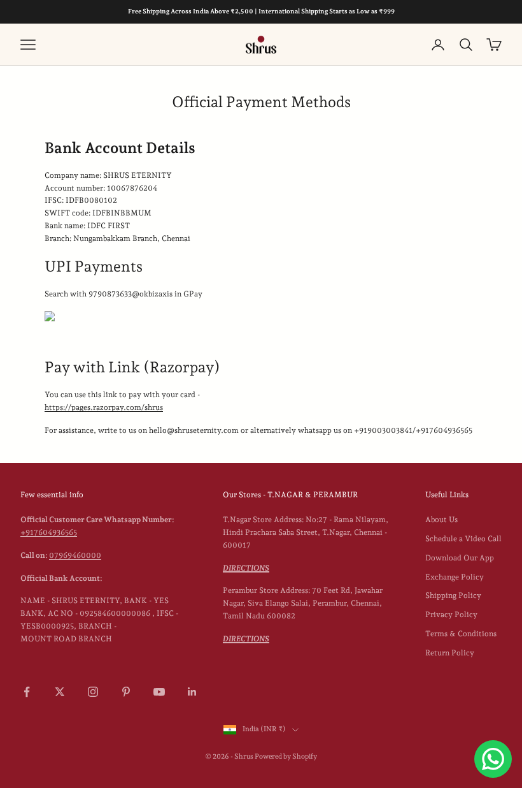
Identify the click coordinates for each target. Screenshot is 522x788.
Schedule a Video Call (463, 538)
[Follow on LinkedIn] (192, 691)
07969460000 (75, 555)
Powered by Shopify (286, 756)
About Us (441, 519)
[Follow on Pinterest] (126, 691)
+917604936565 (48, 532)
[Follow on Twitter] (59, 691)
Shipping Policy (453, 595)
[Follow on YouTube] (159, 691)
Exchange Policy (454, 577)
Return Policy (449, 652)
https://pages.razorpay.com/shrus (104, 407)
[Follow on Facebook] (26, 691)
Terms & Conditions (461, 633)
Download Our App (459, 557)
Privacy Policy (451, 614)
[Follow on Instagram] (93, 691)
